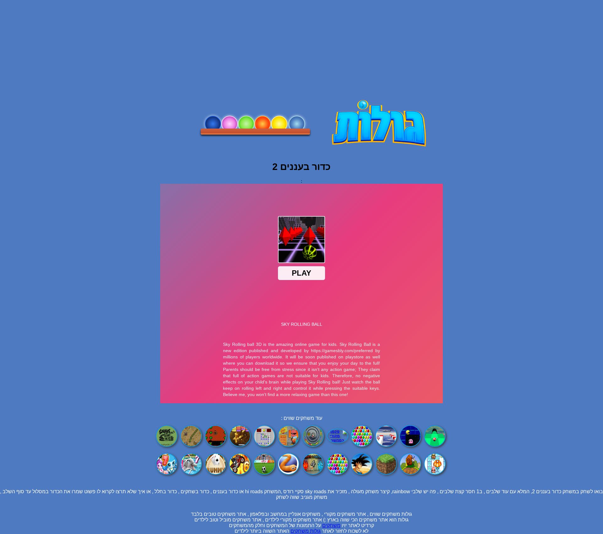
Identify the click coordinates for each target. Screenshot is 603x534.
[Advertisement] (301, 44)
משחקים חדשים (246, 124)
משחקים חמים (279, 124)
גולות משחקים (306, 531)
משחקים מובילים (262, 124)
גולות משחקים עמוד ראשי (297, 124)
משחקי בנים (213, 124)
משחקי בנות (229, 124)
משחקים (331, 525)
